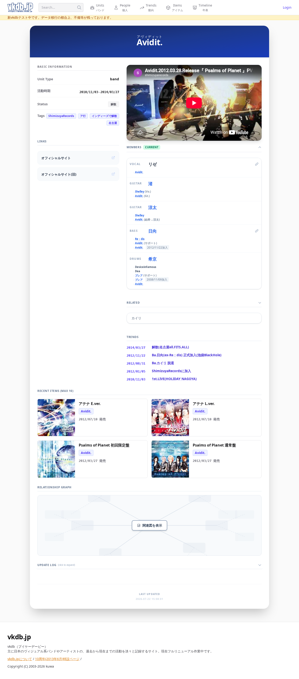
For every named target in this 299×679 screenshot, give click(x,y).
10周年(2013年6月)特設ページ (57, 659)
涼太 (152, 207)
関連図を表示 (152, 525)
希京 (152, 259)
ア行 (83, 116)
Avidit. (139, 172)
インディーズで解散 (104, 116)
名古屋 (113, 123)
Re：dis (140, 239)
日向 (152, 231)
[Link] (257, 164)
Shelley (139, 191)
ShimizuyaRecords (61, 116)
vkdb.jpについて (19, 659)
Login (287, 7)
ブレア (139, 275)
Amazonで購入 (58, 431)
